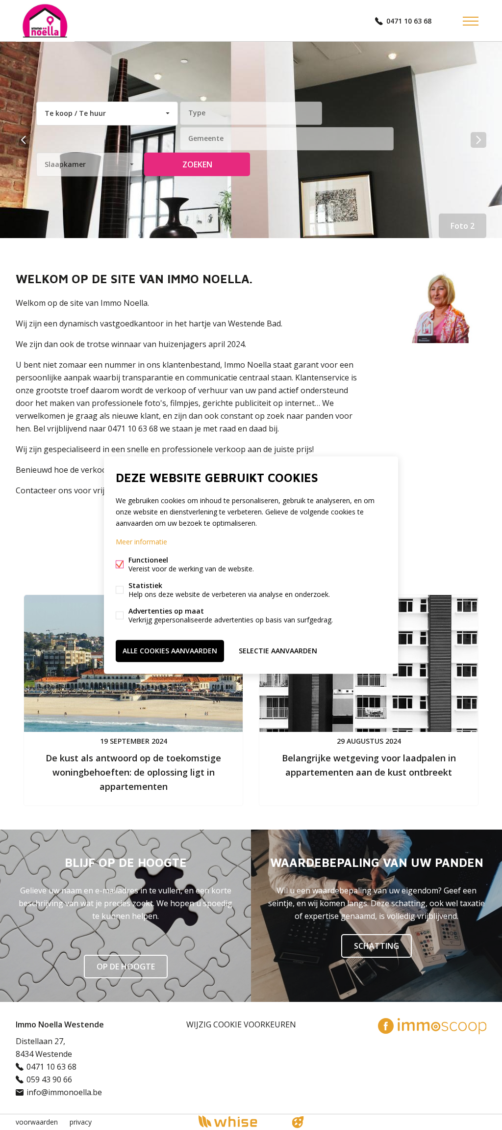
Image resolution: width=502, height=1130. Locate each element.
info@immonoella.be (64, 1092)
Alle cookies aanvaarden (170, 650)
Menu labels (470, 21)
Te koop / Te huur (75, 113)
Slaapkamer (65, 164)
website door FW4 (298, 1122)
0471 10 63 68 (408, 21)
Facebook (386, 1026)
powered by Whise (239, 1121)
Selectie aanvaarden (278, 650)
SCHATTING (376, 946)
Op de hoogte (126, 966)
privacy (81, 1122)
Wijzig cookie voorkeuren (241, 1024)
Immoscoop (442, 1026)
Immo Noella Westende (60, 1024)
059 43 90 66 (49, 1079)
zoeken (197, 164)
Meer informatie (141, 541)
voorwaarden (37, 1122)
